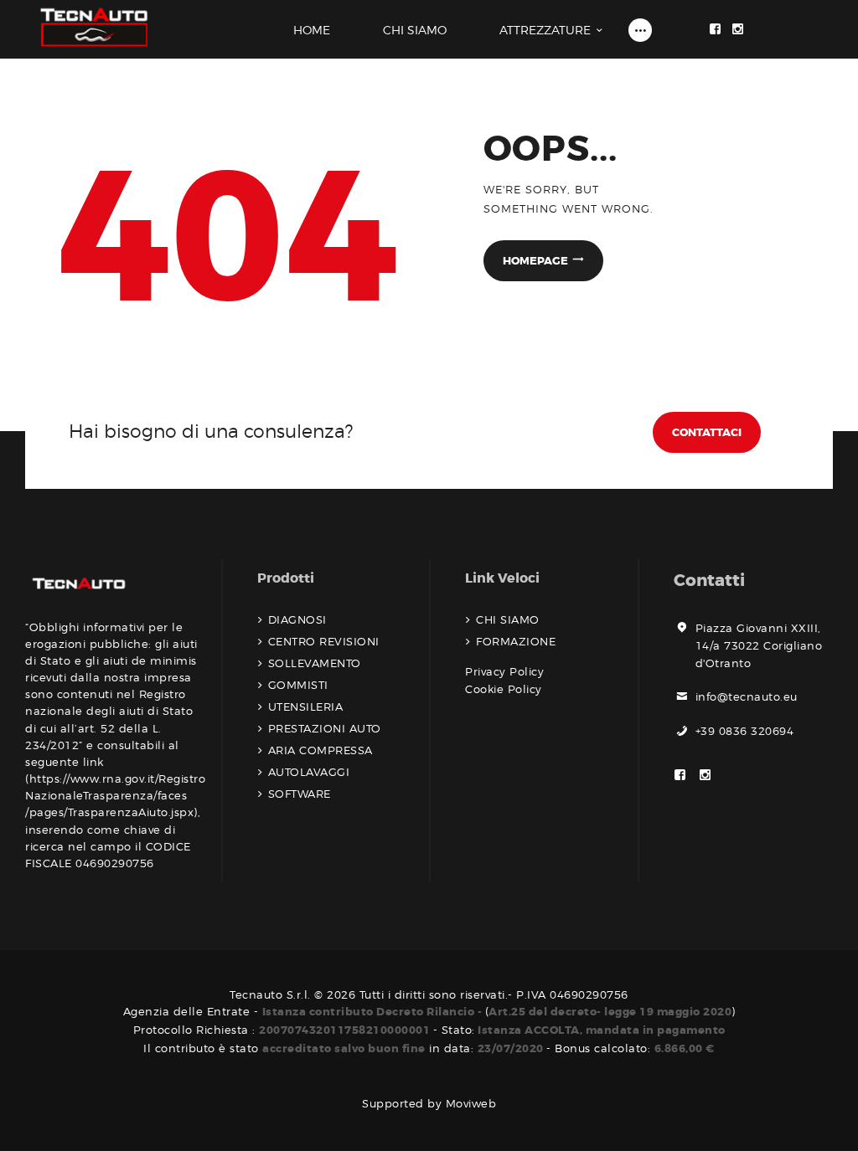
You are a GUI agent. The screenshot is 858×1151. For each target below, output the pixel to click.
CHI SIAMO (508, 619)
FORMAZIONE (516, 641)
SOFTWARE (299, 793)
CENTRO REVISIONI (324, 641)
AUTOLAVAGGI (309, 771)
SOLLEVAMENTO (314, 663)
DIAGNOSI (297, 619)
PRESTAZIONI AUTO (324, 728)
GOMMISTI (298, 684)
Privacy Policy (504, 671)
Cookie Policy (503, 689)
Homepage (535, 261)
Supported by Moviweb (429, 1103)
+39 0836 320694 (744, 730)
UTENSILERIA (306, 706)
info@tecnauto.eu (746, 696)
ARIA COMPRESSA (320, 750)
